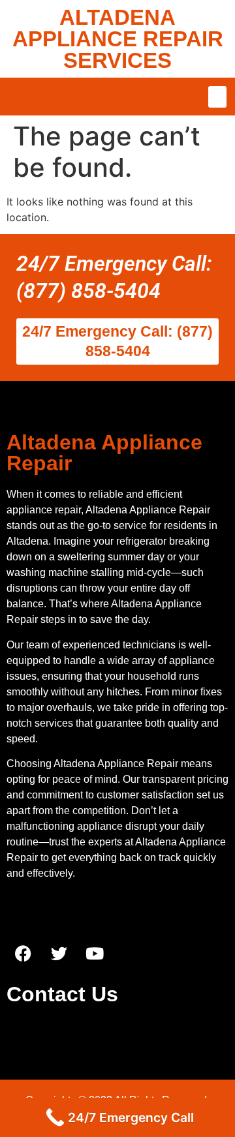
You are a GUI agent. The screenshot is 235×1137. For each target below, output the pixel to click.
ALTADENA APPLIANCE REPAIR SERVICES (117, 38)
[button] (217, 97)
